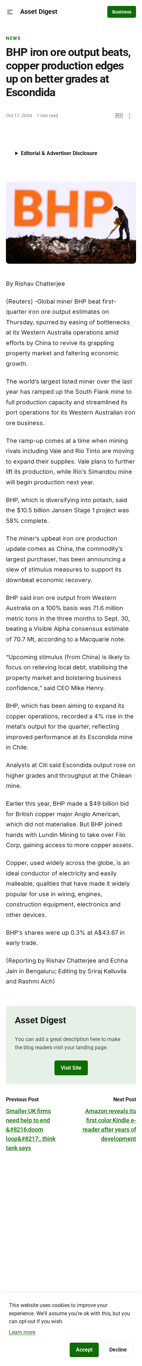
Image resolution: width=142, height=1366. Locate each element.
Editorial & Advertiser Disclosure (59, 153)
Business (121, 11)
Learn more (22, 1332)
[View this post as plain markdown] (119, 115)
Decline (118, 1350)
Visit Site (71, 1068)
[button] (10, 12)
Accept (84, 1350)
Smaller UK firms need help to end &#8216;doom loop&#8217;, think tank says (30, 1129)
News (13, 38)
